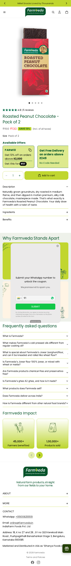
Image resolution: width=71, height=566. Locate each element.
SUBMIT (35, 306)
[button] (19, 298)
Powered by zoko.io (35, 321)
